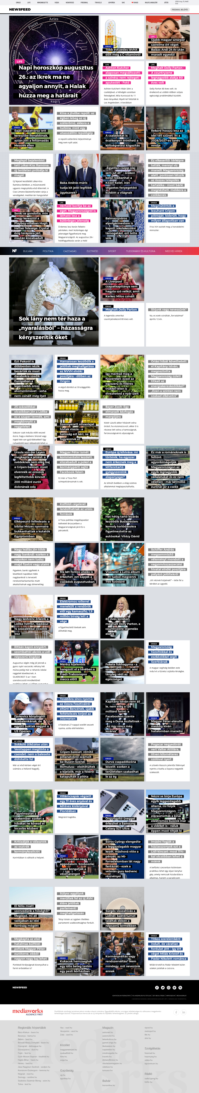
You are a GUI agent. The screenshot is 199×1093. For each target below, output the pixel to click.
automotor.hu (108, 1036)
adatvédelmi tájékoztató (121, 995)
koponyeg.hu (151, 1056)
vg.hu (62, 1075)
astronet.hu (107, 1032)
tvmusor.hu (107, 1070)
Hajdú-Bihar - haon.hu (28, 1060)
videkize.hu (107, 1067)
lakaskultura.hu (109, 1039)
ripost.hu (149, 1028)
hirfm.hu (148, 1082)
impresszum (170, 995)
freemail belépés (180, 9)
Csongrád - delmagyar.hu (29, 1046)
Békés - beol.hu (25, 1039)
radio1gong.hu (151, 1078)
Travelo (98, 2)
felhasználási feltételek (141, 995)
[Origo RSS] (180, 987)
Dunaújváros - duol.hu (28, 1049)
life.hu (147, 1034)
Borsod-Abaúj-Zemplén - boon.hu (33, 1042)
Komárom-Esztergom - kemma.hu (33, 1070)
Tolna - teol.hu (24, 1084)
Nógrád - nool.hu (26, 1074)
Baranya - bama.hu (27, 1036)
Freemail (84, 2)
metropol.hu (150, 1031)
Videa (57, 2)
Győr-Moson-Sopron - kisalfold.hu (33, 1056)
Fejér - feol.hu (24, 1053)
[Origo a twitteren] (163, 987)
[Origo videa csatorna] (174, 987)
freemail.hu (150, 1053)
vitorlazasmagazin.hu (112, 1063)
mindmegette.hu (109, 1053)
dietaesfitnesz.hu (110, 1060)
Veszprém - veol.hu (69, 1031)
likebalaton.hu (108, 1046)
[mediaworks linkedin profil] (183, 1012)
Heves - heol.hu (25, 1063)
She (123, 2)
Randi (135, 2)
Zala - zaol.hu (66, 1034)
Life (28, 2)
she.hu (148, 1038)
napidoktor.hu (108, 1049)
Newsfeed (70, 2)
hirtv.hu (63, 1056)
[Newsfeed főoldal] (20, 987)
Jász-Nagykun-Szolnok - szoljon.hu (34, 1067)
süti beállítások (158, 995)
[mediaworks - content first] (28, 1012)
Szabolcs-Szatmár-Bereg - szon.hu (34, 1080)
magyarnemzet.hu (68, 1049)
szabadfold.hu (66, 1053)
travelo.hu (107, 1056)
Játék (166, 2)
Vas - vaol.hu (66, 1028)
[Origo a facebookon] (157, 987)
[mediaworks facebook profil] (176, 1012)
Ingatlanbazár (151, 2)
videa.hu (149, 1060)
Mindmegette (42, 2)
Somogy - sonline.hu (27, 1077)
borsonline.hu (108, 1085)
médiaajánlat (181, 995)
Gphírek (111, 2)
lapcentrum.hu (151, 1063)
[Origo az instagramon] (168, 987)
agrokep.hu (65, 1078)
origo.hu (64, 1060)
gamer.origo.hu (109, 1042)
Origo (18, 2)
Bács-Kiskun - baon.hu (28, 1032)
